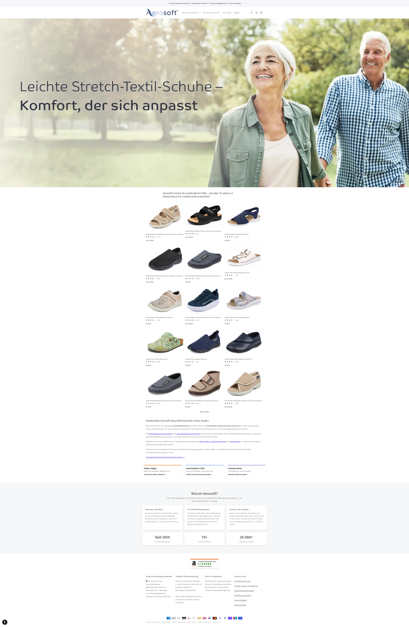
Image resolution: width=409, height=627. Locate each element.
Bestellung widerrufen (242, 595)
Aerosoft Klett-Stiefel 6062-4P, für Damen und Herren (201, 401)
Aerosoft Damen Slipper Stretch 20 (196, 359)
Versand (194, 622)
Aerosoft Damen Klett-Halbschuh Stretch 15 (238, 359)
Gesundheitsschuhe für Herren (188, 434)
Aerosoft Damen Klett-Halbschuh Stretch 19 (159, 317)
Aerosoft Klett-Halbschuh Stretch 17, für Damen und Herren (164, 276)
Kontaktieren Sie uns (242, 581)
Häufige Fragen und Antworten (246, 586)
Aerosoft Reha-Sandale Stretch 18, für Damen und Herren (203, 231)
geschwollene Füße (218, 441)
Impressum (216, 622)
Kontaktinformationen (204, 622)
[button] (191, 12)
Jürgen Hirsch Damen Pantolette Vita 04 (237, 273)
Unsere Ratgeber (240, 600)
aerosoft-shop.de (155, 622)
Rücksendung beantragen (244, 591)
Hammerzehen (235, 441)
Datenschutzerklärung (179, 622)
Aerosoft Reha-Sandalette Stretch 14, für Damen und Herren (243, 401)
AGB (188, 622)
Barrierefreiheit (240, 605)
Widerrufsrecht (166, 622)
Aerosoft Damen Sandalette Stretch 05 (237, 234)
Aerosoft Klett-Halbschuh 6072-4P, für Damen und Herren (163, 401)
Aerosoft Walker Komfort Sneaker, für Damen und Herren (203, 317)
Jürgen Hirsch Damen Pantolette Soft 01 (237, 317)
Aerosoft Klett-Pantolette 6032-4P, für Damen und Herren (202, 276)
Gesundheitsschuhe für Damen (160, 434)
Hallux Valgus (204, 441)
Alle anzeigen (204, 411)
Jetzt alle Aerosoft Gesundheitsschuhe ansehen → (165, 457)
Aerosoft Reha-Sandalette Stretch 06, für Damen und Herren (164, 234)
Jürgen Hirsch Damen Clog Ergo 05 (157, 359)
